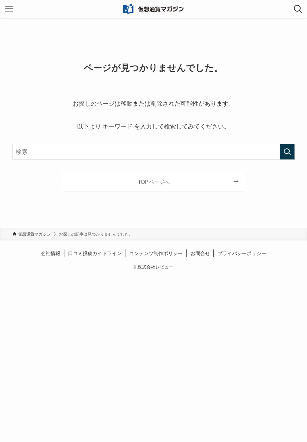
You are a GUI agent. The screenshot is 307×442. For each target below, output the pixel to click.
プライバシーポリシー (242, 253)
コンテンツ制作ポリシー (156, 253)
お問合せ (200, 253)
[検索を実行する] (287, 152)
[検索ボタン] (298, 9)
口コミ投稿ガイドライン (95, 253)
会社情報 (50, 253)
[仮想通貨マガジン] (153, 9)
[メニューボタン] (9, 9)
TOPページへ (154, 181)
